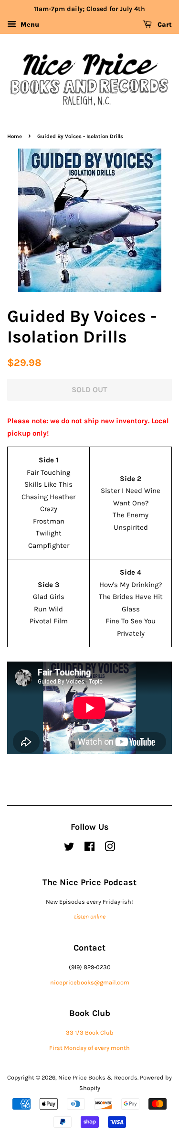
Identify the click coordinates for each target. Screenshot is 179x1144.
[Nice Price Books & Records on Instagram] (110, 848)
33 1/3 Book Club (90, 1032)
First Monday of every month (89, 1047)
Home (14, 136)
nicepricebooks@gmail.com (89, 982)
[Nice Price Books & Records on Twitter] (69, 848)
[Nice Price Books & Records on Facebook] (89, 848)
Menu (29, 25)
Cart (164, 25)
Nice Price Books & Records (97, 1077)
